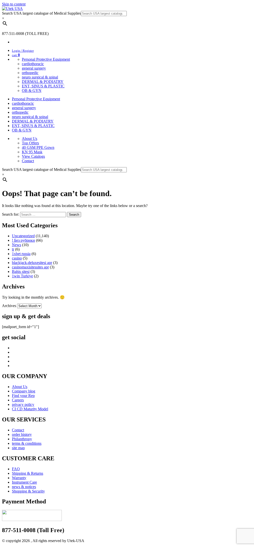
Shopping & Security (28, 491)
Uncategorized (23, 236)
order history (22, 434)
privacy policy (23, 404)
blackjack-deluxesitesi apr (32, 262)
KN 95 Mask (32, 152)
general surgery (34, 68)
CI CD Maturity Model (30, 409)
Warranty (19, 478)
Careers (18, 400)
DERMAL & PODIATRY (43, 81)
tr (13, 249)
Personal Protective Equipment (46, 59)
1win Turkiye (22, 276)
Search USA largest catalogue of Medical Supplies (41, 13)
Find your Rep (23, 395)
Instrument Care (24, 482)
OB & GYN (31, 90)
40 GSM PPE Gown (38, 147)
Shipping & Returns (27, 473)
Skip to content (14, 4)
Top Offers (30, 143)
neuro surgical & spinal (40, 77)
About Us (29, 138)
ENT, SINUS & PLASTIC (43, 86)
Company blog (23, 391)
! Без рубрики (23, 240)
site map (18, 448)
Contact (28, 161)
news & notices (24, 487)
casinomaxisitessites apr (30, 267)
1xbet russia (21, 254)
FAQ (16, 469)
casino (17, 258)
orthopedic (30, 73)
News (16, 245)
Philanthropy (22, 439)
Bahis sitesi (21, 271)
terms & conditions (26, 443)
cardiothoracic (33, 64)
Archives (9, 306)
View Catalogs (33, 156)
